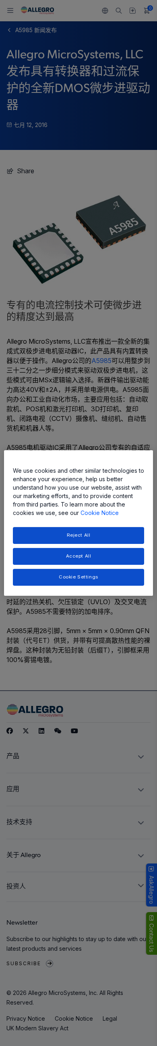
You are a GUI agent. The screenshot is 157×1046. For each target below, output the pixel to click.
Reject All (79, 535)
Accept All (78, 556)
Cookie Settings (78, 577)
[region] (78, 523)
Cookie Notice (100, 512)
